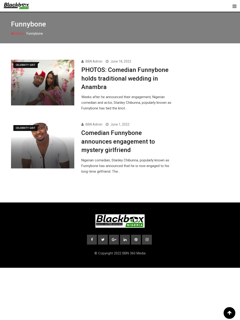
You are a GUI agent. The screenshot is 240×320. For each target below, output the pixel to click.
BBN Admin (94, 61)
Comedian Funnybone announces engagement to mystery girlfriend (118, 141)
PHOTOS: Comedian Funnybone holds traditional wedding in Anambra (125, 78)
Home (19, 33)
